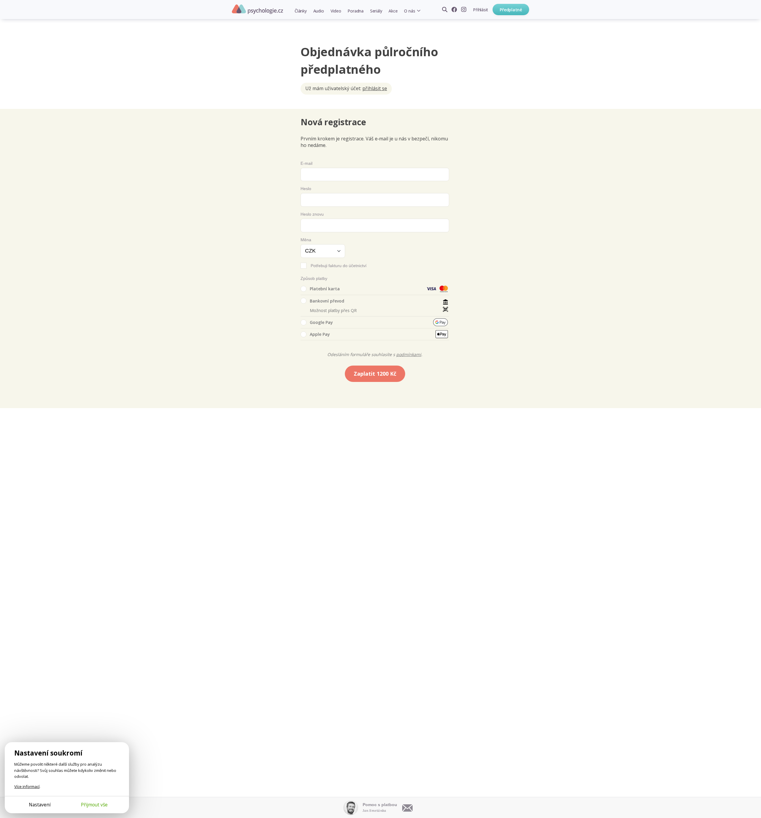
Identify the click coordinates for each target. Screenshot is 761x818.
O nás (409, 11)
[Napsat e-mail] (407, 807)
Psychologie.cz (257, 9)
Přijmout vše (94, 804)
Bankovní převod (327, 301)
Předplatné (511, 9)
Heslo (306, 188)
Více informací (27, 786)
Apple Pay (320, 334)
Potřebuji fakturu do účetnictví (339, 265)
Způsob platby (314, 278)
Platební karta (325, 289)
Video (336, 11)
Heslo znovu (312, 214)
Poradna (355, 11)
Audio (318, 11)
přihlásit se (374, 88)
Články (301, 11)
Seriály (376, 11)
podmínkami (408, 354)
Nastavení (40, 804)
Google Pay (321, 322)
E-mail (306, 163)
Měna (306, 239)
